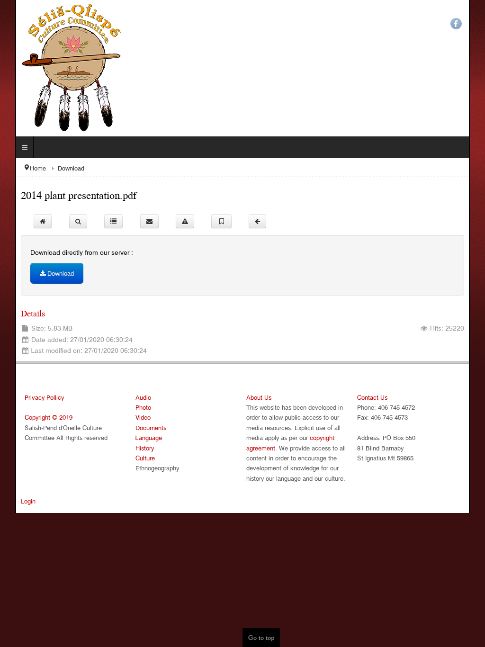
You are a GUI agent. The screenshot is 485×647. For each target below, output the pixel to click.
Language (141, 437)
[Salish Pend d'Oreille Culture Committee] (60, 68)
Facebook (471, 23)
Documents (143, 427)
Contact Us (380, 397)
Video (135, 417)
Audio (136, 397)
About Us (258, 397)
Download (44, 273)
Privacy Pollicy (29, 397)
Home (23, 168)
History (137, 448)
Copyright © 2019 (33, 417)
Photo (136, 407)
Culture (137, 458)
